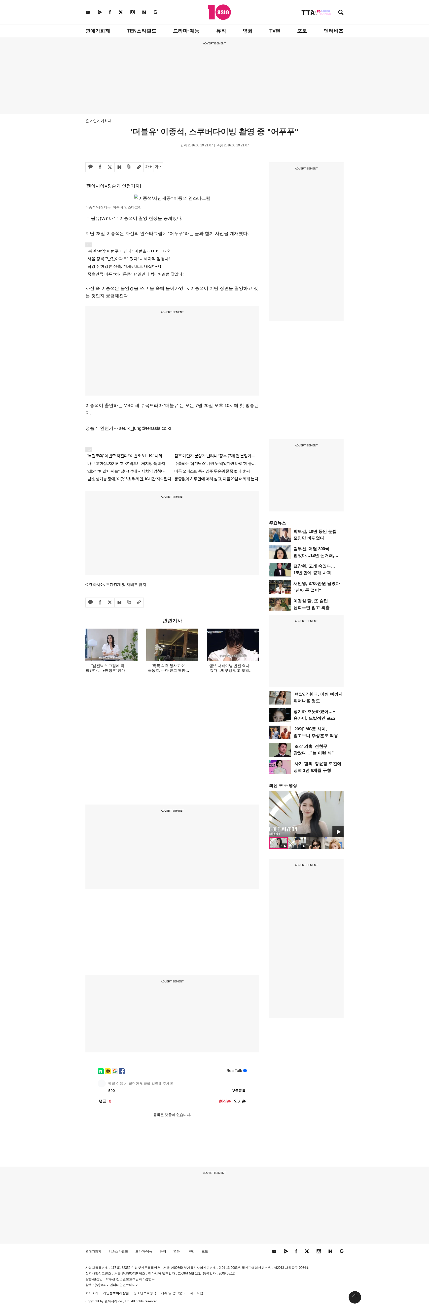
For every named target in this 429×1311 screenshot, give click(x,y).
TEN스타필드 (141, 31)
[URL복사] (139, 167)
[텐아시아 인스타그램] (132, 12)
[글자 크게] (148, 167)
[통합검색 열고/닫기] (341, 13)
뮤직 (221, 31)
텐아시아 (111, 1301)
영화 (248, 31)
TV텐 (275, 31)
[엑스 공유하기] (110, 167)
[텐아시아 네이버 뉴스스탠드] (144, 12)
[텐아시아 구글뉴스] (155, 12)
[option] (306, 814)
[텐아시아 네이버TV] (100, 12)
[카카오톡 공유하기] (90, 167)
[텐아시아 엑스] (120, 12)
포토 (302, 31)
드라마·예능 (186, 31)
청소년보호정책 (145, 1293)
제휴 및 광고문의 (173, 1293)
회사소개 (91, 1293)
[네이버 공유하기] (119, 167)
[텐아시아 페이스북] (110, 12)
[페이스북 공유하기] (100, 167)
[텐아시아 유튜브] (88, 12)
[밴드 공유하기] (129, 167)
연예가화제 (97, 31)
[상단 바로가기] (355, 1297)
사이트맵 (196, 1293)
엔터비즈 (334, 31)
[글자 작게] (158, 167)
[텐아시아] (219, 12)
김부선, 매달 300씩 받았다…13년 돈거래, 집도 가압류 (313, 555)
